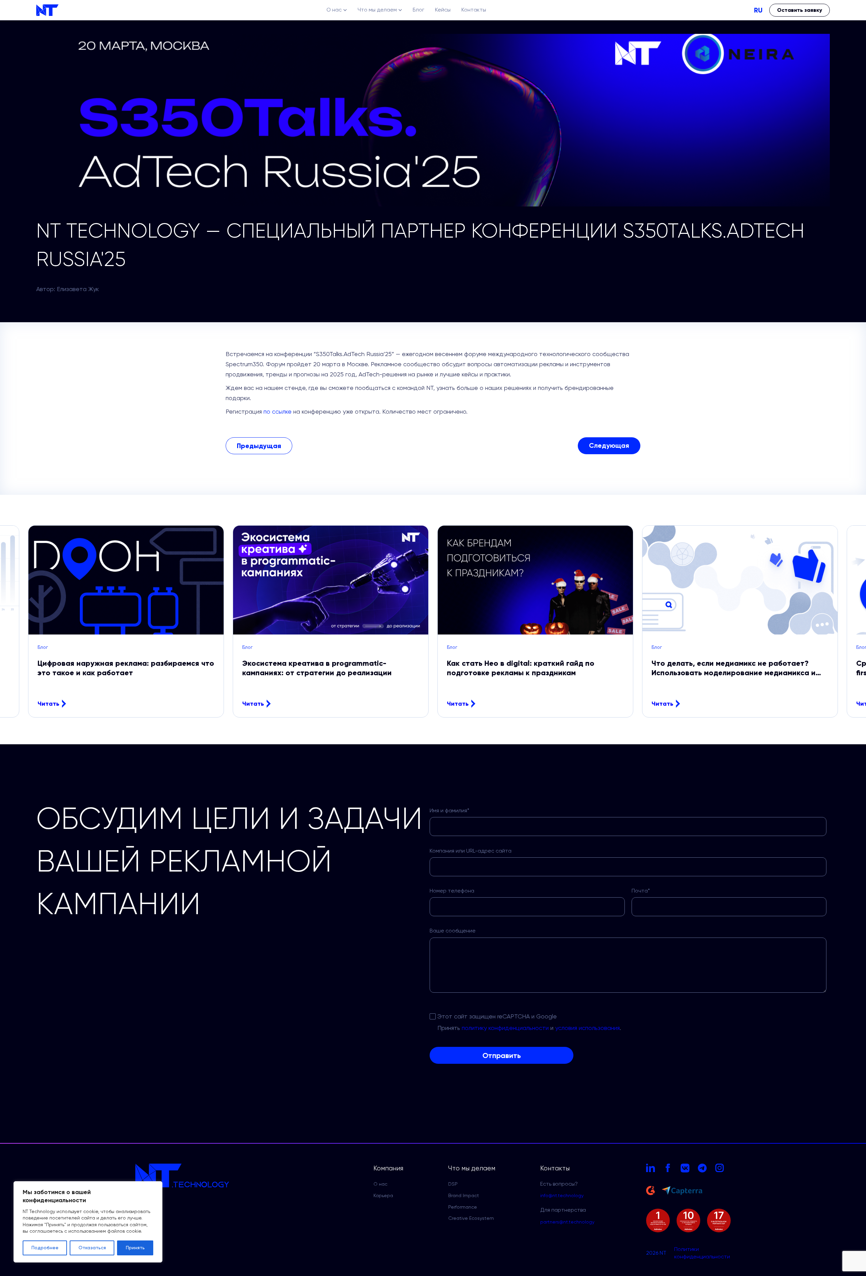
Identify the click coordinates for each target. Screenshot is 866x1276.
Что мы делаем (377, 10)
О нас (334, 10)
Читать (48, 703)
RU (758, 10)
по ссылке (278, 412)
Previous (35, 621)
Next (830, 621)
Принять (135, 1248)
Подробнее (45, 1248)
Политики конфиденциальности (702, 1253)
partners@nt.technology (567, 1222)
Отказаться (92, 1248)
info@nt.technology (562, 1195)
